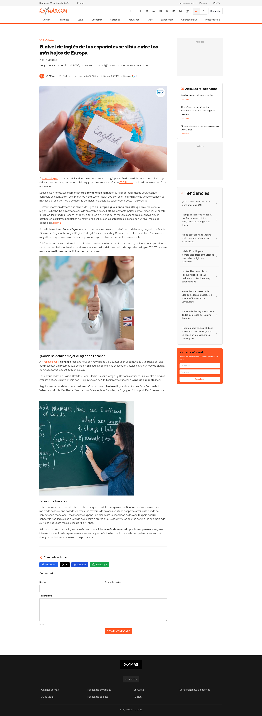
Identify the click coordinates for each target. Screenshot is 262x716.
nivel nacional (49, 361)
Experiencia (167, 20)
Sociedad (115, 20)
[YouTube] (167, 11)
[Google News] (187, 11)
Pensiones (64, 20)
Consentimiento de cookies (195, 689)
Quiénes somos (186, 3)
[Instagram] (160, 11)
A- (196, 11)
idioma (57, 222)
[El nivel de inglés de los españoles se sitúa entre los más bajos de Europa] (161, 92)
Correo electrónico (113, 582)
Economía (97, 20)
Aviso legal (47, 696)
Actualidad (134, 20)
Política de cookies (97, 696)
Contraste (215, 11)
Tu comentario (45, 596)
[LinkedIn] (153, 11)
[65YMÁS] (41, 76)
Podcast (203, 3)
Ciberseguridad (189, 20)
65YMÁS (50, 76)
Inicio (42, 60)
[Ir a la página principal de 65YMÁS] (53, 11)
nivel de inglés (50, 178)
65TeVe (216, 3)
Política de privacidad (99, 689)
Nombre (42, 582)
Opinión (46, 20)
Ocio (150, 20)
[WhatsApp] (180, 11)
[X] (147, 11)
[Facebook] (140, 11)
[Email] (173, 11)
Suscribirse (200, 379)
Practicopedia (212, 20)
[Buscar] (131, 11)
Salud (80, 20)
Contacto (138, 689)
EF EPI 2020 (126, 182)
